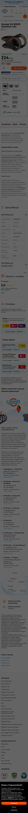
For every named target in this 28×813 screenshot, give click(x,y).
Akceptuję (14, 803)
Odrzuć (14, 807)
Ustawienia (14, 810)
